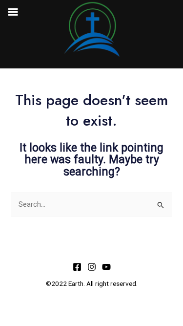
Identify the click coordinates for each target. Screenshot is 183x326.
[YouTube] (106, 266)
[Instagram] (91, 266)
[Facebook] (77, 266)
